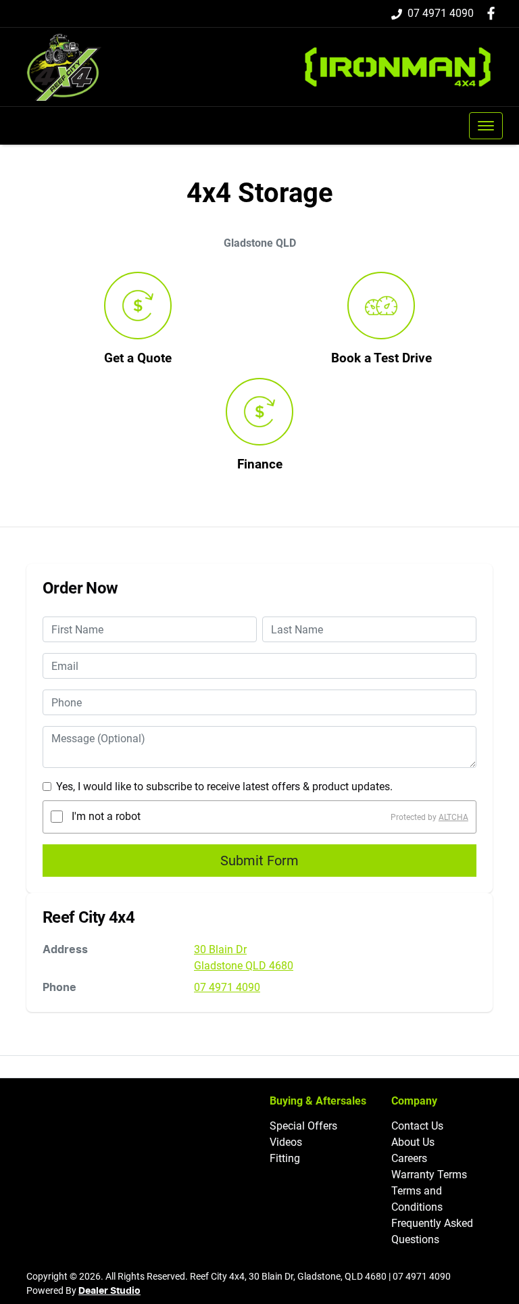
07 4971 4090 (440, 13)
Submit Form (259, 860)
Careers (409, 1158)
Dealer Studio (109, 1291)
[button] (486, 125)
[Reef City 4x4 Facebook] (494, 13)
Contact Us (417, 1125)
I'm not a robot (106, 816)
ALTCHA (453, 816)
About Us (413, 1142)
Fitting (285, 1158)
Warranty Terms (429, 1174)
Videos (286, 1142)
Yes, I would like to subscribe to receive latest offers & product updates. (224, 786)
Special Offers (303, 1125)
